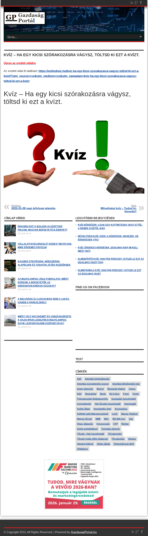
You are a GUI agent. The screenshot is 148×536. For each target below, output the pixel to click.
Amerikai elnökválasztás (97, 379)
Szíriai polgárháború (87, 429)
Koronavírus (121, 409)
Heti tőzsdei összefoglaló (108, 404)
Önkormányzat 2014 (124, 444)
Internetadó (130, 404)
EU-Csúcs (114, 394)
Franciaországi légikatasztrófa (92, 399)
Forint (136, 394)
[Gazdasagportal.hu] (25, 22)
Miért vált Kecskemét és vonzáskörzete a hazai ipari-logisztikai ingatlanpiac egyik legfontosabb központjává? (44, 320)
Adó (79, 379)
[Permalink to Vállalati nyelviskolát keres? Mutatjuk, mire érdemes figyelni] (10, 253)
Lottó (115, 414)
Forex (126, 394)
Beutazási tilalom (116, 389)
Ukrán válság (103, 444)
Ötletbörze (82, 449)
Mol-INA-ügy (119, 419)
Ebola (103, 394)
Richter (125, 424)
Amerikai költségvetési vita (126, 384)
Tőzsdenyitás (115, 434)
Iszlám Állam (83, 409)
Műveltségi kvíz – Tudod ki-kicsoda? (119, 208)
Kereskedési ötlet (102, 409)
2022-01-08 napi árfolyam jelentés (33, 207)
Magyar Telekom (129, 414)
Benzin (100, 389)
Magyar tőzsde (84, 419)
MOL (106, 419)
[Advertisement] (38, 370)
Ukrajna (132, 439)
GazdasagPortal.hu (84, 532)
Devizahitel (90, 394)
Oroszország (103, 424)
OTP (115, 424)
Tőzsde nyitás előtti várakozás (92, 439)
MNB (98, 419)
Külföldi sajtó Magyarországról (92, 414)
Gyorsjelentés (84, 404)
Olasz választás (85, 424)
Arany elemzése (85, 389)
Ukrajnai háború (85, 444)
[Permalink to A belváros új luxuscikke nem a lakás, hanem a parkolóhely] (10, 308)
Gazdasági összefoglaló (123, 399)
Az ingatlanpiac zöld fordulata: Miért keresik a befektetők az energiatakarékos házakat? (43, 282)
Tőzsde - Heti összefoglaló (90, 434)
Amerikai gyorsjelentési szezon (93, 384)
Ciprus (132, 389)
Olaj (131, 419)
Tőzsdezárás (118, 439)
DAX (79, 394)
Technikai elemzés (110, 429)
